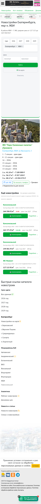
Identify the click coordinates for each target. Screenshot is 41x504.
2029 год (4, 310)
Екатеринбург (6, 317)
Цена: (5, 55)
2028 (27, 41)
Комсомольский (9, 205)
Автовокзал (5, 352)
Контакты (21, 490)
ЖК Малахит (8, 261)
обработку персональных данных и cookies (17, 464)
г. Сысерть (5, 337)
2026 (13, 41)
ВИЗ (2, 364)
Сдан (6, 41)
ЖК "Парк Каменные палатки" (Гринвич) (17, 146)
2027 (20, 41)
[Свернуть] (19, 496)
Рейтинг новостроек (9, 396)
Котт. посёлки (18, 10)
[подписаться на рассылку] (3, 475)
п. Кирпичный (6, 341)
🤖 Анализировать (15, 216)
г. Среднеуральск (7, 333)
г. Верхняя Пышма (8, 329)
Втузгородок (6, 377)
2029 (34, 41)
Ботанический (6, 360)
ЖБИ (3, 381)
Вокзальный (6, 368)
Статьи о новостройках (10, 415)
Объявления (29, 10)
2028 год (4, 306)
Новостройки (6, 10)
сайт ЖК (8, 182)
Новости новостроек (9, 410)
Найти (20, 65)
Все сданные (6, 294)
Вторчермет (5, 372)
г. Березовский (7, 325)
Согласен (35, 466)
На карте (21, 70)
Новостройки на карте (10, 321)
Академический (7, 356)
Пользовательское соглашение (23, 485)
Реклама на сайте (6, 485)
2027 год (4, 302)
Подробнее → (33, 216)
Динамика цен (7, 400)
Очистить (20, 75)
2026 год (4, 298)
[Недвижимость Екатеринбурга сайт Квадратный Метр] (37, 3)
